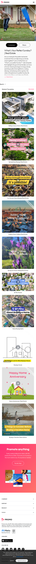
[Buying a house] (18, 347)
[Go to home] (5, 2)
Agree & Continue (22, 560)
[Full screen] (33, 36)
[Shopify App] (18, 540)
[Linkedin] (19, 549)
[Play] (18, 23)
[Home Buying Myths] (18, 311)
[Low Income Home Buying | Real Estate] (18, 180)
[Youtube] (11, 549)
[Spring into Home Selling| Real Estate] (18, 253)
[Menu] (33, 2)
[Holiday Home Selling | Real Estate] (18, 216)
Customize (11, 45)
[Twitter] (15, 549)
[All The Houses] (18, 282)
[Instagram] (13, 531)
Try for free (18, 463)
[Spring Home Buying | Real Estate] (18, 144)
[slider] (1, 39)
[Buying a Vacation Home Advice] (18, 419)
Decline (12, 560)
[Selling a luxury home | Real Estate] (18, 108)
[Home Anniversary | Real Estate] (18, 383)
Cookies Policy (19, 556)
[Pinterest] (23, 549)
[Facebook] (6, 531)
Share (24, 45)
